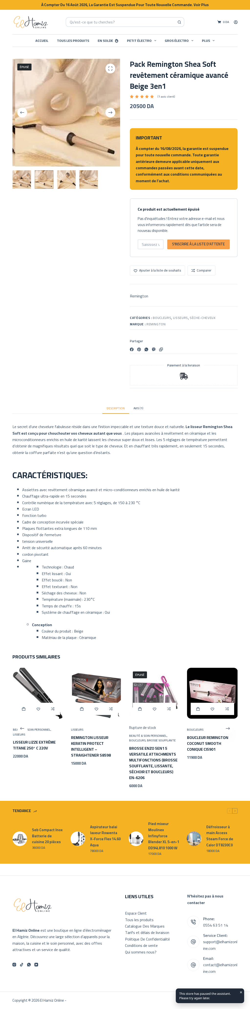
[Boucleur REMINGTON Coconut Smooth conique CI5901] (212, 693)
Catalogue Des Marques (145, 926)
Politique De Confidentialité (147, 939)
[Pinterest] (139, 349)
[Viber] (154, 349)
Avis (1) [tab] (138, 408)
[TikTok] (21, 964)
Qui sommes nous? (140, 952)
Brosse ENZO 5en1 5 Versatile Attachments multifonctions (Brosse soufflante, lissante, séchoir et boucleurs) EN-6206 (153, 763)
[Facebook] (132, 349)
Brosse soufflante (160, 740)
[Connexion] (236, 22)
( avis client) (166, 96)
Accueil (41, 40)
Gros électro (177, 40)
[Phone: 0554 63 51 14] (193, 922)
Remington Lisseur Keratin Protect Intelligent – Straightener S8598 (90, 746)
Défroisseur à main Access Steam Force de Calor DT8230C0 (219, 836)
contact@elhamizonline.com (220, 968)
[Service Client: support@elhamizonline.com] (193, 942)
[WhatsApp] (146, 349)
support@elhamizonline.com (220, 945)
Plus (206, 40)
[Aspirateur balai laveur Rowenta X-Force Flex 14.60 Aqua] (78, 838)
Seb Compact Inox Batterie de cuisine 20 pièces (47, 836)
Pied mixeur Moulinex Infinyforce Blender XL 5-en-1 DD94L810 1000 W (163, 836)
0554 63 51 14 (215, 925)
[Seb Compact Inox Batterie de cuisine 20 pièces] (19, 838)
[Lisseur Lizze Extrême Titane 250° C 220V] (38, 693)
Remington (139, 296)
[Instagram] (14, 964)
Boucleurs (162, 318)
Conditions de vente (141, 945)
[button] (23, 709)
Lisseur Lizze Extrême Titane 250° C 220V (34, 745)
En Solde (105, 40)
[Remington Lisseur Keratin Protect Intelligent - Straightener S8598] (96, 693)
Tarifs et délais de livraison (147, 932)
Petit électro (139, 40)
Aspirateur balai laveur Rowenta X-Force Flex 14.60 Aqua (105, 836)
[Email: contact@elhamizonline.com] (193, 965)
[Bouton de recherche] (179, 22)
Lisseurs (180, 318)
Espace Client (136, 913)
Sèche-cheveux (202, 318)
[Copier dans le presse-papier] (161, 349)
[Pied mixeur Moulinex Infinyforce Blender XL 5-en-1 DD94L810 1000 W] (136, 838)
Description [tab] (116, 408)
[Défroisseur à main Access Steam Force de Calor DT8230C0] (194, 838)
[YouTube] (36, 964)
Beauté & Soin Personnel (31, 729)
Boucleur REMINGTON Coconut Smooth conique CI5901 (207, 743)
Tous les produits (73, 40)
